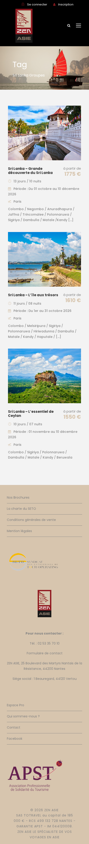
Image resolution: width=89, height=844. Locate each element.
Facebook (14, 738)
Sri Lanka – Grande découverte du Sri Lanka (30, 170)
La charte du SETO (21, 508)
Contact (13, 727)
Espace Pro (15, 705)
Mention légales (19, 531)
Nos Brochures (18, 497)
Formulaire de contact (45, 653)
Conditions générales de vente (31, 520)
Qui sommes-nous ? (23, 716)
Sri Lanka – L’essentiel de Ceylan (31, 413)
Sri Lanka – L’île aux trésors (33, 295)
